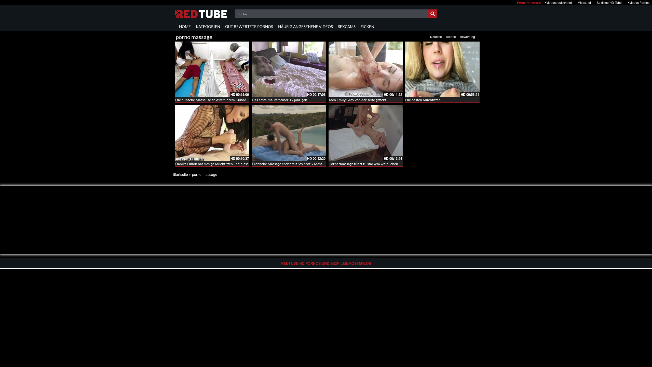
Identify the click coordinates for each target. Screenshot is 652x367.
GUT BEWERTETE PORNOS (249, 26)
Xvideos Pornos (638, 2)
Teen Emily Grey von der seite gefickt (357, 100)
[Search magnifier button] (432, 13)
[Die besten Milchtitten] (442, 69)
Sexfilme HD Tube (609, 2)
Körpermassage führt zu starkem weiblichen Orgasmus (372, 164)
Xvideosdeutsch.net (558, 2)
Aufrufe (451, 36)
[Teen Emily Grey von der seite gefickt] (366, 69)
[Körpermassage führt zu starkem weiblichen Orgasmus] (366, 133)
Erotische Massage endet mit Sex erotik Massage (290, 164)
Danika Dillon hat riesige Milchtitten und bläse (212, 164)
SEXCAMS (347, 26)
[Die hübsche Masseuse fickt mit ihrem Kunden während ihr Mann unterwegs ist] (212, 69)
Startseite (180, 174)
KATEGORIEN (208, 26)
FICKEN (367, 26)
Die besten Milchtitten (423, 100)
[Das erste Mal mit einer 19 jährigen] (289, 69)
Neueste (436, 36)
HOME (185, 26)
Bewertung (467, 36)
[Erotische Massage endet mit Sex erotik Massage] (289, 133)
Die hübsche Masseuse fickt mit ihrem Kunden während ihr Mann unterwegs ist (237, 100)
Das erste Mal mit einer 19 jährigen (279, 100)
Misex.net (584, 2)
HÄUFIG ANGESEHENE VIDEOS (305, 26)
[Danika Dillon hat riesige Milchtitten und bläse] (212, 133)
